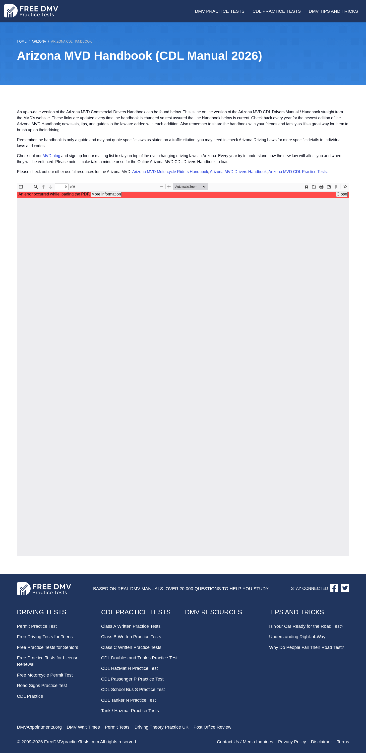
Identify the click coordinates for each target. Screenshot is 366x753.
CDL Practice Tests (276, 11)
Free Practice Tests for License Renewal (47, 661)
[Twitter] (345, 590)
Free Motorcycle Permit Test (45, 675)
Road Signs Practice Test (42, 685)
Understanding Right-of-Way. (297, 636)
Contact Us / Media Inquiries (245, 741)
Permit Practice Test (37, 626)
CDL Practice (30, 696)
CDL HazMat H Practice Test (129, 668)
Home (22, 41)
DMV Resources (213, 612)
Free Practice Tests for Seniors (47, 647)
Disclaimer (321, 741)
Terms (343, 741)
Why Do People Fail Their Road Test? (306, 647)
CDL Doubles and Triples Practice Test (139, 657)
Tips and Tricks (296, 612)
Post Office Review (212, 727)
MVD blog (51, 156)
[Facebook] (334, 590)
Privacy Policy (292, 741)
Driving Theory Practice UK (161, 727)
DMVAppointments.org (39, 727)
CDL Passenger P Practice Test (132, 679)
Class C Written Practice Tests (131, 647)
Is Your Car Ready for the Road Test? (306, 626)
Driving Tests (41, 612)
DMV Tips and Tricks (333, 11)
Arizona (39, 41)
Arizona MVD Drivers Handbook (238, 172)
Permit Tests (117, 727)
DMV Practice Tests (219, 11)
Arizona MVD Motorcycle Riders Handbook (170, 172)
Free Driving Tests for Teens (45, 636)
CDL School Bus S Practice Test (133, 689)
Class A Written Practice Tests (131, 626)
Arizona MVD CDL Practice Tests (297, 172)
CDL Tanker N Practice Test (128, 700)
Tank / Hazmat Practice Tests (130, 710)
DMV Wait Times (83, 727)
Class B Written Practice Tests (131, 636)
